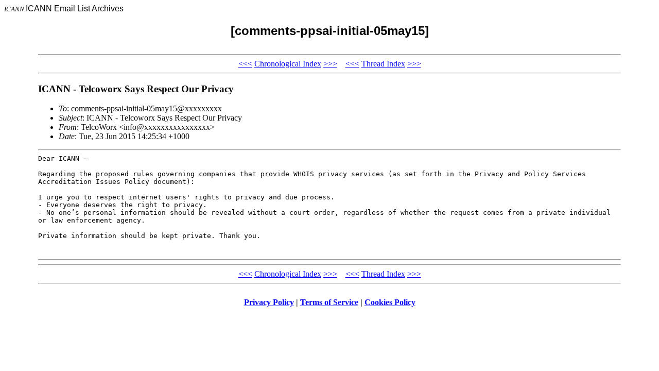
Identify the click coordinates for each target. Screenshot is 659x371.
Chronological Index (287, 63)
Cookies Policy (390, 302)
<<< (245, 63)
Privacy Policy (269, 302)
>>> (330, 63)
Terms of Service (329, 302)
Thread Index (383, 63)
